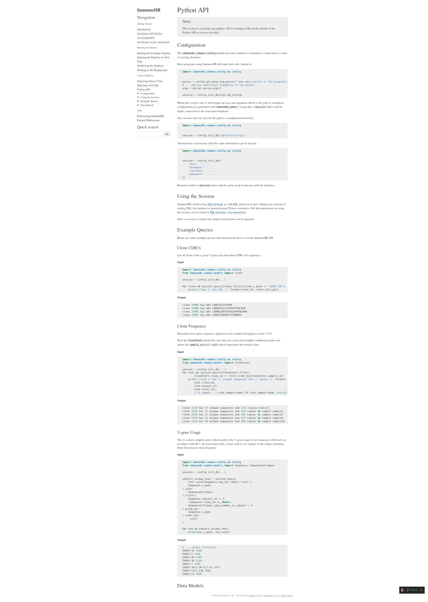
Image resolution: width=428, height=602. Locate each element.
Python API (143, 89)
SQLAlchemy (215, 204)
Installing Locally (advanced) (153, 42)
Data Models (147, 105)
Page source (287, 595)
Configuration (147, 93)
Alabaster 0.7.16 (272, 595)
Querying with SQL (148, 85)
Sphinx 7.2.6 (255, 595)
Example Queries (149, 101)
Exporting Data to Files (150, 81)
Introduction (144, 29)
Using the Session (149, 97)
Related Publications (148, 120)
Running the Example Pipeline (154, 53)
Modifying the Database (150, 65)
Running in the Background (152, 70)
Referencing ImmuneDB (150, 116)
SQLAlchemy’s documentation (228, 212)
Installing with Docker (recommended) (149, 35)
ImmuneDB (148, 9)
